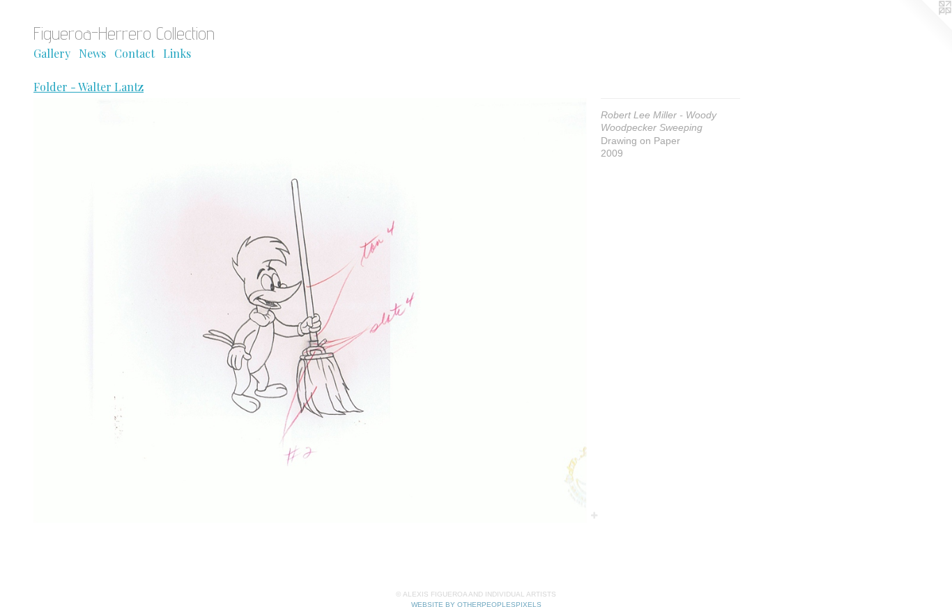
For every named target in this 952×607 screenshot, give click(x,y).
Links (177, 53)
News (92, 53)
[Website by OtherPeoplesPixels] (924, 28)
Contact (134, 53)
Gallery (51, 53)
